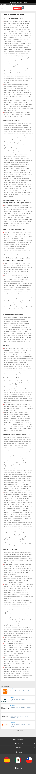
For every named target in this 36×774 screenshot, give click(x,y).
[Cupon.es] (7, 760)
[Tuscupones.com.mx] (18, 760)
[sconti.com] (2, 734)
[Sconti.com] (18, 8)
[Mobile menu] (2, 8)
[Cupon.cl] (29, 760)
